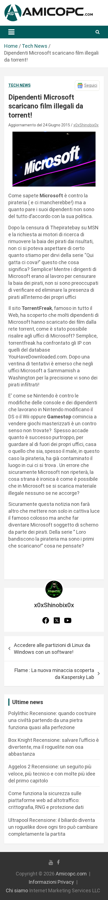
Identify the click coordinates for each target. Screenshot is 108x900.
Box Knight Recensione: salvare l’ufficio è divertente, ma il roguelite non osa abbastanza (53, 747)
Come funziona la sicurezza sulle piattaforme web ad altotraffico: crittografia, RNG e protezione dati (46, 800)
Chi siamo (17, 890)
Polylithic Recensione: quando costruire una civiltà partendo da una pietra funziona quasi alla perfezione (52, 720)
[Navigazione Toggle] (11, 32)
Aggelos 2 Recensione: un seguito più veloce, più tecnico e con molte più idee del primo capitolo (51, 773)
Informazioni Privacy (51, 882)
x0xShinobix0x (86, 125)
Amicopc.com (71, 874)
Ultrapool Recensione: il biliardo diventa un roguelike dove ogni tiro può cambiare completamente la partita (53, 827)
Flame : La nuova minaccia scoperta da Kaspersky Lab (54, 673)
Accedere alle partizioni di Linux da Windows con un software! (52, 648)
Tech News (19, 85)
